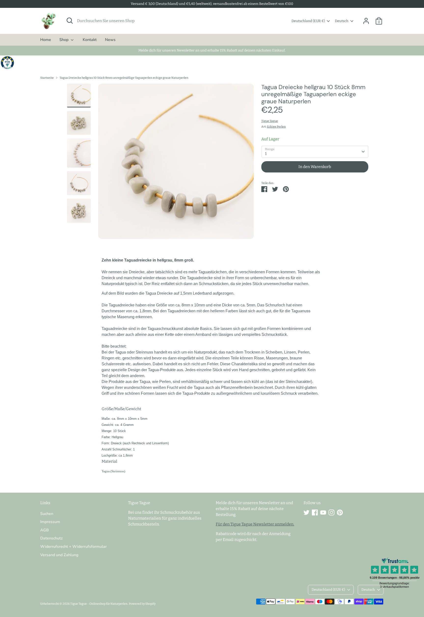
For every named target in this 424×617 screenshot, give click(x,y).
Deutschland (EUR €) (308, 21)
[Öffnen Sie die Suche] (70, 21)
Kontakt (90, 39)
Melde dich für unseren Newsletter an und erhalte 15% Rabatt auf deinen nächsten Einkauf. (212, 50)
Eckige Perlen (276, 126)
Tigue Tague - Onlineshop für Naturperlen (99, 603)
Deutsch (341, 21)
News (110, 39)
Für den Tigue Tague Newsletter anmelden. (255, 524)
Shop (64, 39)
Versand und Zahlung (59, 555)
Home (45, 39)
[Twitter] (306, 512)
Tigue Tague (269, 121)
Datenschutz (51, 538)
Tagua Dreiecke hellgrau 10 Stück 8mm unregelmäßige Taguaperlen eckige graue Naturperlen (124, 77)
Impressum (50, 522)
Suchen (46, 513)
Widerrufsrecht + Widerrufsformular (73, 546)
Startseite (47, 77)
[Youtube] (323, 512)
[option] (176, 163)
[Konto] (366, 21)
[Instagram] (331, 512)
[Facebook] (315, 512)
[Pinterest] (340, 512)
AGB (44, 530)
